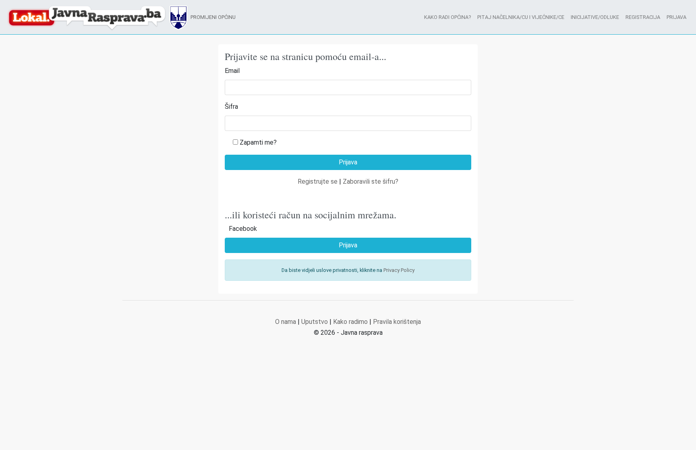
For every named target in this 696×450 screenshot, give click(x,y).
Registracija (643, 17)
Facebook (243, 228)
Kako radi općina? (447, 17)
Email (232, 71)
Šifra (231, 106)
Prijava (676, 17)
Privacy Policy (398, 270)
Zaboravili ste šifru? (370, 181)
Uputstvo (314, 322)
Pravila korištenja (397, 322)
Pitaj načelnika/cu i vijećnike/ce (520, 17)
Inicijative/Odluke (595, 17)
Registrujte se (318, 181)
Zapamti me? (258, 142)
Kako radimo (350, 322)
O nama (285, 322)
